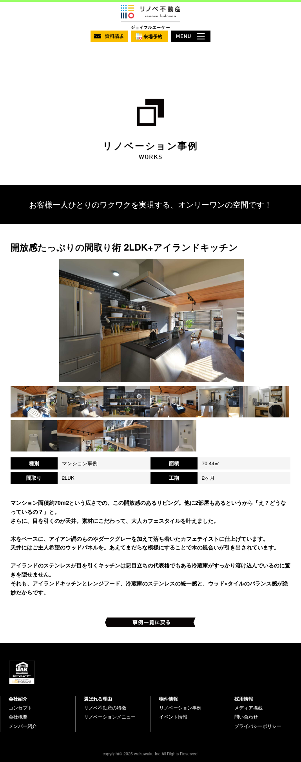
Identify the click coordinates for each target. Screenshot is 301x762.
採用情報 (243, 698)
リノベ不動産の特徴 (105, 707)
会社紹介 (18, 698)
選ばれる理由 (98, 698)
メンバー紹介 (23, 726)
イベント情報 (173, 716)
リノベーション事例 (180, 707)
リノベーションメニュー (110, 716)
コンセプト (20, 707)
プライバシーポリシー (257, 726)
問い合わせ (246, 716)
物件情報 (168, 698)
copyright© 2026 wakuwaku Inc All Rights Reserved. (151, 754)
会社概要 (18, 716)
